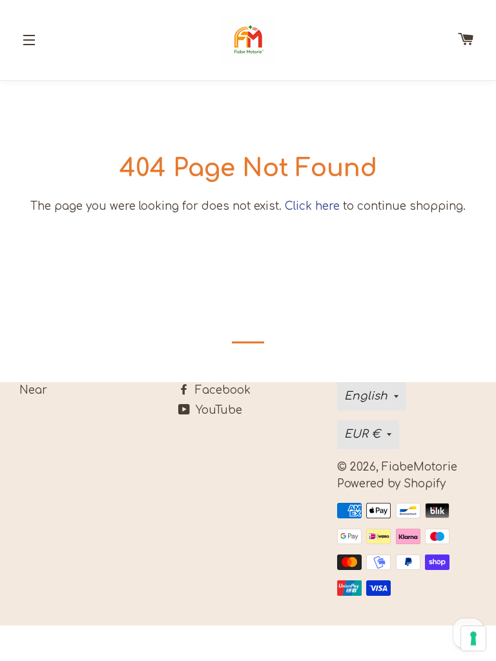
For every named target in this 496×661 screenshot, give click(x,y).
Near (33, 390)
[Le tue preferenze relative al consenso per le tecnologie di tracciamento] (473, 638)
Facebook (221, 390)
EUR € (362, 434)
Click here (312, 206)
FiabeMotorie (419, 467)
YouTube (217, 410)
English (366, 396)
